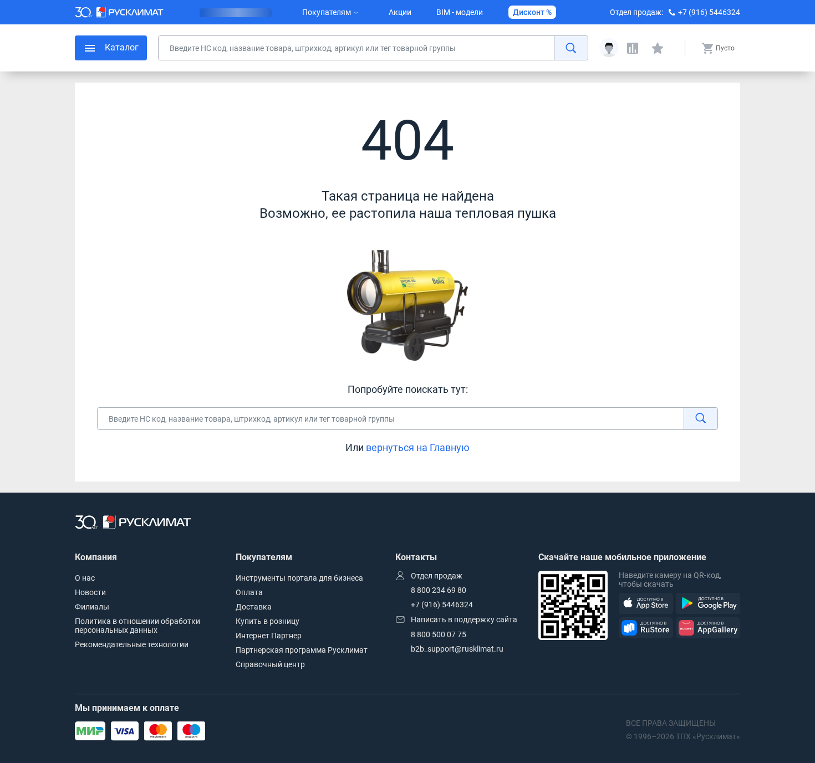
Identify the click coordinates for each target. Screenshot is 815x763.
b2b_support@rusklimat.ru (457, 648)
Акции (400, 12)
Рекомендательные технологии (132, 644)
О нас (85, 577)
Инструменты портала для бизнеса (299, 577)
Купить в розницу (267, 621)
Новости (90, 592)
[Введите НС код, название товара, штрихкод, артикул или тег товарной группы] (373, 47)
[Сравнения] (632, 48)
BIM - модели (459, 12)
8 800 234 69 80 (438, 590)
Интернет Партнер (269, 635)
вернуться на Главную (418, 447)
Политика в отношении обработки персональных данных (137, 625)
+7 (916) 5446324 (709, 12)
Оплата (249, 592)
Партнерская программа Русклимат (302, 650)
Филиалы (92, 606)
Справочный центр (270, 664)
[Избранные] (657, 48)
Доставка (254, 606)
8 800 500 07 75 (438, 634)
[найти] (571, 48)
